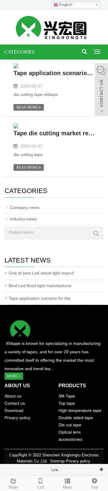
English (65, 4)
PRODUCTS (72, 385)
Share (13, 487)
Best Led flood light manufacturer (40, 285)
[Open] (101, 90)
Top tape (66, 403)
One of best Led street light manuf (41, 273)
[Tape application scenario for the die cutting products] (16, 65)
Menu (67, 487)
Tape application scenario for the (39, 298)
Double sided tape (75, 417)
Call (40, 487)
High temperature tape (79, 410)
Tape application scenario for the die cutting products (54, 73)
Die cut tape (69, 424)
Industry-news (23, 218)
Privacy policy (17, 417)
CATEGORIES (19, 51)
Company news (24, 207)
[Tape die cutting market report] (16, 125)
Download (13, 410)
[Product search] (96, 233)
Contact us (14, 403)
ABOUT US (17, 385)
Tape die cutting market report (54, 133)
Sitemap (57, 461)
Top (94, 487)
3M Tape (66, 396)
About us (12, 396)
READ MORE (27, 107)
